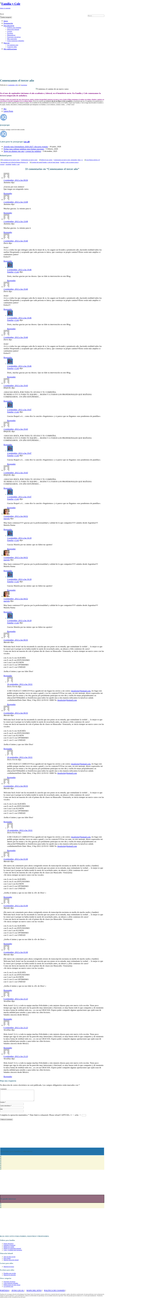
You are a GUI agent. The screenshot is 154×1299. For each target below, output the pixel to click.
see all (26, 142)
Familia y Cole (13, 272)
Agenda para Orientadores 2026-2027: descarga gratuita (26, 146)
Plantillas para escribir (10, 1273)
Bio (5, 109)
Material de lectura (9, 1266)
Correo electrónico (5, 1105)
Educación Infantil (13, 29)
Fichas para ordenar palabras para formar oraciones (24, 149)
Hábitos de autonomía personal (12, 1248)
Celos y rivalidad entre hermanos (13, 1250)
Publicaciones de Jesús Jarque (12, 1285)
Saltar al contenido (5, 8)
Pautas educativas (8, 1243)
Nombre (3, 1102)
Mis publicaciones (10, 49)
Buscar (2, 14)
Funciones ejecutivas (14, 37)
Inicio (6, 21)
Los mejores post (12, 45)
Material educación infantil (11, 1260)
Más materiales (12, 39)
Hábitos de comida (9, 1247)
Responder (8, 193)
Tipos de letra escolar (9, 1256)
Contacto (100, 11)
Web (1, 1109)
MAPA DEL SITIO (34, 1290)
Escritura (10, 33)
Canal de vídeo (12, 47)
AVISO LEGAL (17, 1290)
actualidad (8, 164)
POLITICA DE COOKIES (54, 1290)
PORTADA (4, 1290)
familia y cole (16, 164)
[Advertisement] (47, 64)
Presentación (8, 23)
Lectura (9, 31)
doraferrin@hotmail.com (81, 691)
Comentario (3, 1089)
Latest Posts (8, 111)
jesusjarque (24, 85)
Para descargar (9, 26)
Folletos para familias (14, 27)
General (2, 164)
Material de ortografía (10, 1275)
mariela (7, 518)
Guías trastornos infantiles (15, 41)
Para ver (7, 43)
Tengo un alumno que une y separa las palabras (22, 151)
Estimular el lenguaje (9, 1245)
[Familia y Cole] (10, 3)
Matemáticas (11, 35)
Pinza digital (7, 1258)
